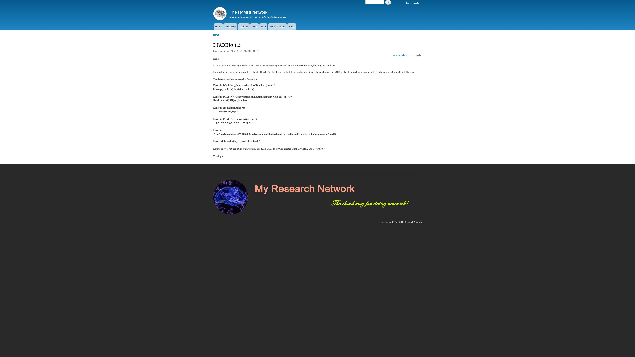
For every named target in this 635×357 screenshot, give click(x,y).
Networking (230, 26)
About (292, 26)
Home (218, 26)
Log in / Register (412, 2)
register (402, 55)
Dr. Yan (394, 221)
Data (263, 26)
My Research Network (411, 221)
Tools (254, 26)
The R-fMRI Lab (277, 26)
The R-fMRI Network (248, 12)
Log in (394, 55)
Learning (244, 26)
